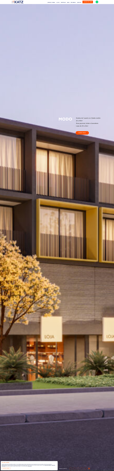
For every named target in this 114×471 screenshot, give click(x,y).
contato (79, 2)
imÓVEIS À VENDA (51, 2)
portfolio (63, 2)
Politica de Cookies (48, 465)
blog (68, 2)
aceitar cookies (6, 468)
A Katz (58, 2)
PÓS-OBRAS (73, 2)
